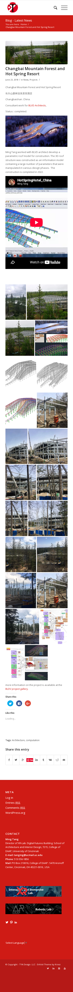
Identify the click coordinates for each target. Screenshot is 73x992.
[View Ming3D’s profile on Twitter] (6, 922)
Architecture (18, 740)
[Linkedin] (53, 968)
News (25, 79)
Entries (12, 802)
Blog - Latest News (18, 20)
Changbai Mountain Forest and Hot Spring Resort (35, 71)
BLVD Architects (37, 105)
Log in (9, 797)
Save (31, 760)
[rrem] (36, 52)
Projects (33, 79)
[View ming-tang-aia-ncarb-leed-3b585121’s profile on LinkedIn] (15, 922)
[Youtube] (65, 968)
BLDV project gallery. (16, 689)
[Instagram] (59, 968)
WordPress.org (15, 812)
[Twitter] (48, 968)
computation (32, 740)
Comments (15, 807)
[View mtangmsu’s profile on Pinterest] (11, 922)
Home (24, 24)
